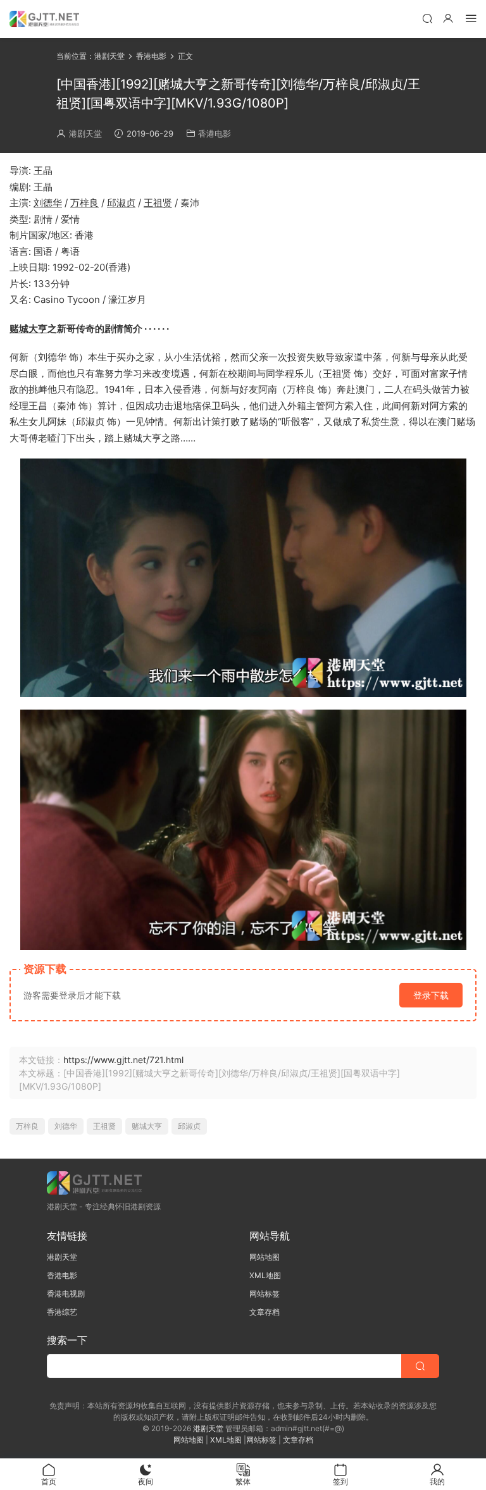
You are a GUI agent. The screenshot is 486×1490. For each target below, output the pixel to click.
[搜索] (427, 18)
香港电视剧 (66, 1293)
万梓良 (84, 203)
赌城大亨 (28, 329)
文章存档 (264, 1312)
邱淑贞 (121, 203)
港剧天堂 (85, 133)
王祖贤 (158, 203)
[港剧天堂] (44, 19)
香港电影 (214, 133)
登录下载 (431, 995)
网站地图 (264, 1257)
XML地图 (265, 1275)
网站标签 (264, 1293)
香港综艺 (62, 1312)
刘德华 (48, 203)
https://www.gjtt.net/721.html (123, 1059)
